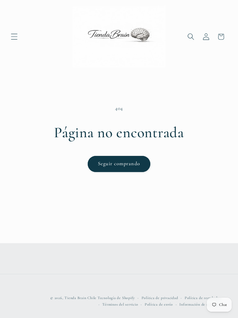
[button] (14, 36)
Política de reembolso (203, 298)
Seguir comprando (119, 164)
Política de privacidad (160, 298)
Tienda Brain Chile (80, 298)
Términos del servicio (120, 304)
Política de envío (159, 304)
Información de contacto (200, 304)
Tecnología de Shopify (116, 298)
